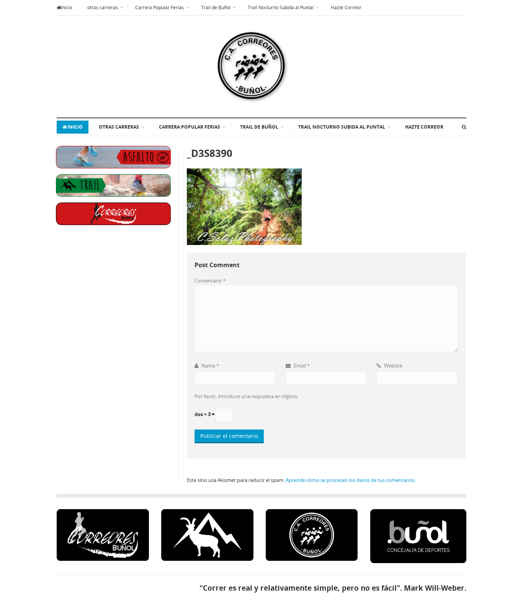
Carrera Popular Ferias (159, 7)
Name (209, 365)
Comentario (210, 280)
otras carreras (102, 7)
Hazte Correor (346, 7)
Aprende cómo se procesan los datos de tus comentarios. (351, 480)
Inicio (66, 7)
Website (392, 365)
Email (301, 365)
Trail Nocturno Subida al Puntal (281, 7)
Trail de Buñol (215, 7)
